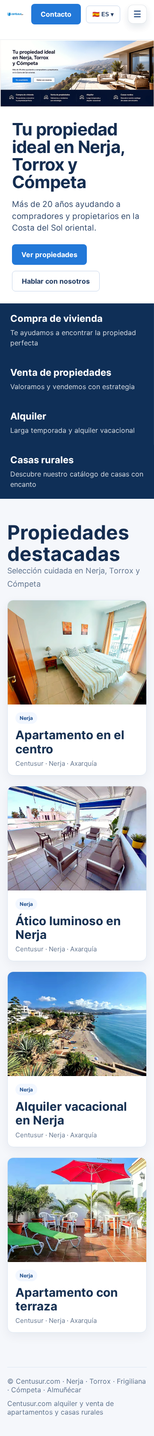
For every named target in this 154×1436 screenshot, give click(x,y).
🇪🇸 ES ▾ (103, 14)
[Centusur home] (15, 14)
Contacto (56, 14)
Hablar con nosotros (56, 281)
